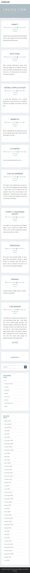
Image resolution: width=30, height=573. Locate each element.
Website (15, 119)
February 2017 (8, 424)
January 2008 (8, 469)
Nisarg (15, 571)
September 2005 (8, 524)
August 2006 (7, 505)
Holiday (6, 387)
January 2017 (8, 427)
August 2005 (7, 528)
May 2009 (6, 434)
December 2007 (8, 473)
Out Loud (6, 396)
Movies (6, 393)
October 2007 (8, 479)
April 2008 (7, 460)
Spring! (15, 279)
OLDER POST (15, 357)
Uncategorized (8, 403)
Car (5, 380)
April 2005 (7, 537)
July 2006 (6, 508)
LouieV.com (5, 2)
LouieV (20, 27)
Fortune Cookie (8, 383)
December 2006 (8, 495)
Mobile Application (15, 87)
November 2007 (8, 476)
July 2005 (6, 531)
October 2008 (8, 447)
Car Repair (15, 306)
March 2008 (7, 463)
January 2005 (8, 541)
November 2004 (8, 547)
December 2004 (8, 544)
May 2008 (6, 456)
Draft (15, 24)
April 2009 (7, 437)
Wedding (15, 245)
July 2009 (6, 430)
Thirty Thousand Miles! (15, 213)
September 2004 (8, 554)
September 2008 (8, 450)
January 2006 (8, 515)
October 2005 (8, 521)
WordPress (21, 569)
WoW (5, 406)
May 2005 (6, 534)
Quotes (6, 400)
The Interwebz (15, 174)
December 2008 (8, 440)
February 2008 (8, 466)
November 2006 (8, 499)
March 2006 (7, 511)
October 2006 (8, 502)
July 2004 (6, 560)
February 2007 (8, 492)
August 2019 (7, 421)
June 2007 (7, 489)
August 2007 (7, 482)
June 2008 (7, 453)
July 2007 (6, 486)
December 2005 (8, 518)
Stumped (15, 149)
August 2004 (7, 557)
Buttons (15, 54)
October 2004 (8, 550)
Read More (15, 342)
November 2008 (8, 443)
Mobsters (7, 390)
